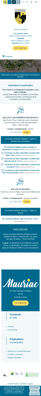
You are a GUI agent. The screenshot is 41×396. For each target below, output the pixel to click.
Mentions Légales (26, 384)
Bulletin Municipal (14, 358)
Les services (13, 330)
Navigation (9, 56)
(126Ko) (22, 219)
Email (26, 132)
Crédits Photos (13, 384)
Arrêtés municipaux (15, 354)
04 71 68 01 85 (20, 48)
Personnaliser (35, 394)
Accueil (11, 327)
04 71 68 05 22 (15, 132)
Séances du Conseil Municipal (19, 351)
